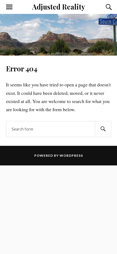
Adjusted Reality (58, 6)
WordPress (71, 155)
